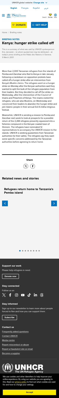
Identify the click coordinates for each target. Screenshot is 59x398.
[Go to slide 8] (39, 251)
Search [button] (44, 17)
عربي (46, 8)
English (14, 8)
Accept (29, 392)
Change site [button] (38, 2)
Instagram (16, 295)
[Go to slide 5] (31, 251)
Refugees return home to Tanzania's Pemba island (28, 191)
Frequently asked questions (15, 331)
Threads (41, 295)
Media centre (8, 340)
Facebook (10, 295)
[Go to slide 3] (26, 251)
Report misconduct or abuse (15, 344)
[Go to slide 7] (37, 251)
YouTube (23, 295)
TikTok (29, 295)
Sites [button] (55, 17)
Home (4, 32)
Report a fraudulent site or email (17, 349)
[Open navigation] (3, 15)
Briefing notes (16, 32)
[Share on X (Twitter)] (25, 166)
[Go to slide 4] (28, 251)
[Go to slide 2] (23, 251)
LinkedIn (35, 295)
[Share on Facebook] (32, 166)
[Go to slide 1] (20, 251)
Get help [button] (41, 25)
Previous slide (5, 203)
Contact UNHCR (10, 335)
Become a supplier (11, 353)
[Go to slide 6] (34, 251)
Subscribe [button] (9, 317)
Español (36, 8)
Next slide (54, 203)
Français (25, 8)
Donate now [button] (10, 276)
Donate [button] (50, 17)
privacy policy (20, 382)
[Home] (16, 16)
